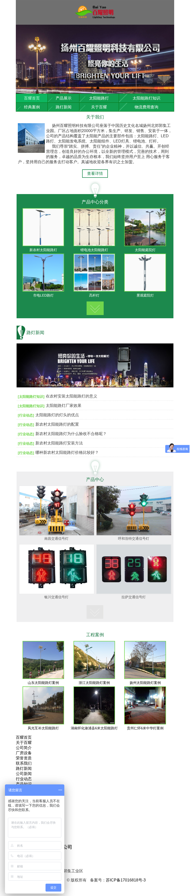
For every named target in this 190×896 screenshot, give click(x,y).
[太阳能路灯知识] (31, 396)
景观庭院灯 (145, 295)
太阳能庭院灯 (145, 250)
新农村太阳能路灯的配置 (57, 424)
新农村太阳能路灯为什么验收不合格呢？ (71, 434)
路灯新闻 (63, 107)
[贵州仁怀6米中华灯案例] (145, 723)
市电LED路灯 (43, 295)
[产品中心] (95, 307)
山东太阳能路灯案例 (43, 683)
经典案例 (32, 107)
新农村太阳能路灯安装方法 (59, 443)
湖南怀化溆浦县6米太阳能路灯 (94, 728)
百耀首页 (32, 98)
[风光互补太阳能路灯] (43, 723)
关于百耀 (99, 107)
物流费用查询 (146, 107)
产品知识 (24, 784)
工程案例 (95, 634)
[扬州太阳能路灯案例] (145, 678)
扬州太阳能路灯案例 (145, 683)
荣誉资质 (24, 758)
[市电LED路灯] (43, 290)
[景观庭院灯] (145, 290)
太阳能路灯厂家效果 (63, 405)
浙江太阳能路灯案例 (94, 683)
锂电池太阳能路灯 (94, 250)
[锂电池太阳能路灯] (94, 245)
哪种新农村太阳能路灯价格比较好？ (67, 452)
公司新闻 (24, 774)
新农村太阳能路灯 (43, 250)
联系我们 (24, 763)
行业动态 (24, 779)
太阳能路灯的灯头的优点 (57, 415)
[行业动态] (26, 415)
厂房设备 (24, 753)
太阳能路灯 (99, 98)
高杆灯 (94, 295)
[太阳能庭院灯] (145, 245)
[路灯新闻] (95, 390)
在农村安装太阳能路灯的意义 (71, 396)
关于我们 (95, 117)
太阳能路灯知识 (146, 98)
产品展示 (63, 98)
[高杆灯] (94, 290)
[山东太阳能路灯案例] (43, 678)
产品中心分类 (95, 201)
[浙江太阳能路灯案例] (94, 678)
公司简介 (24, 748)
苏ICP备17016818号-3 (126, 880)
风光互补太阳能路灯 (43, 728)
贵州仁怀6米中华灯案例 (145, 728)
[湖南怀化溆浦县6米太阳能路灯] (94, 723)
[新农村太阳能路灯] (43, 245)
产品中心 (95, 479)
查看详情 (95, 173)
